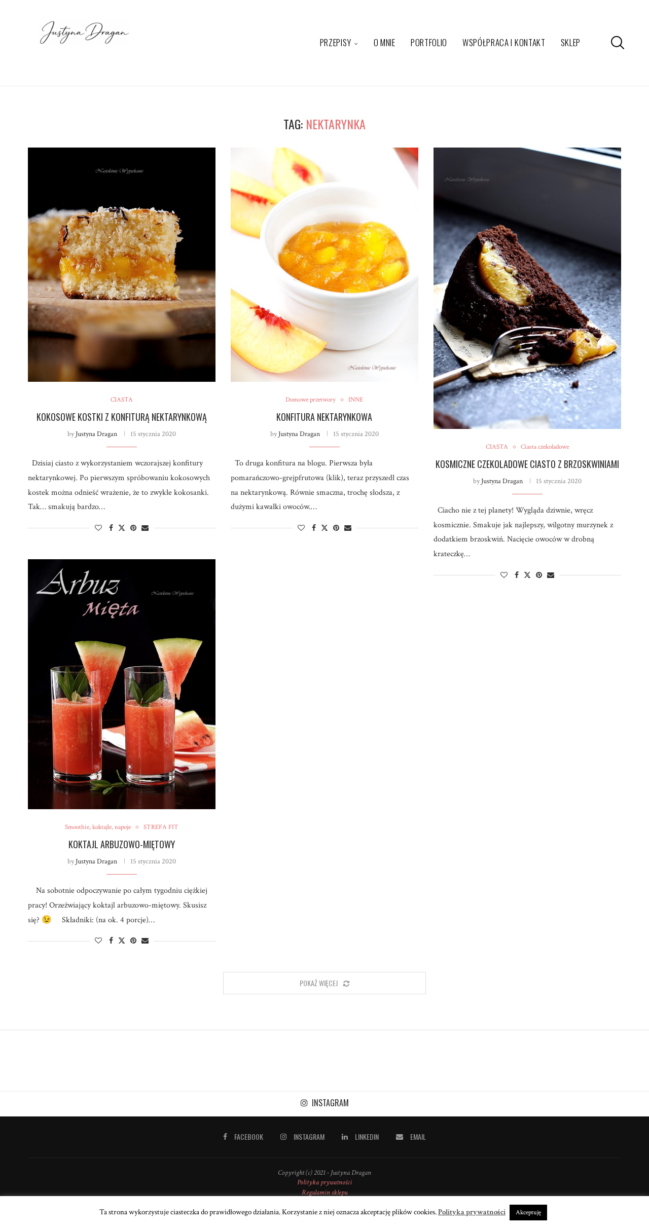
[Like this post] (98, 528)
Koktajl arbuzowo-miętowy (121, 844)
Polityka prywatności (324, 1182)
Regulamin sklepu (324, 1192)
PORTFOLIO (429, 42)
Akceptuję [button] (528, 1212)
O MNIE (384, 42)
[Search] (616, 42)
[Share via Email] (145, 528)
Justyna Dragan (96, 434)
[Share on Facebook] (111, 528)
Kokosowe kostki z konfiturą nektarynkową (122, 416)
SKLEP (571, 42)
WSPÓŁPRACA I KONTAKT (504, 42)
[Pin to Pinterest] (133, 528)
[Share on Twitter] (121, 528)
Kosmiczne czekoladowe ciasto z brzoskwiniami (527, 464)
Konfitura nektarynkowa (324, 416)
